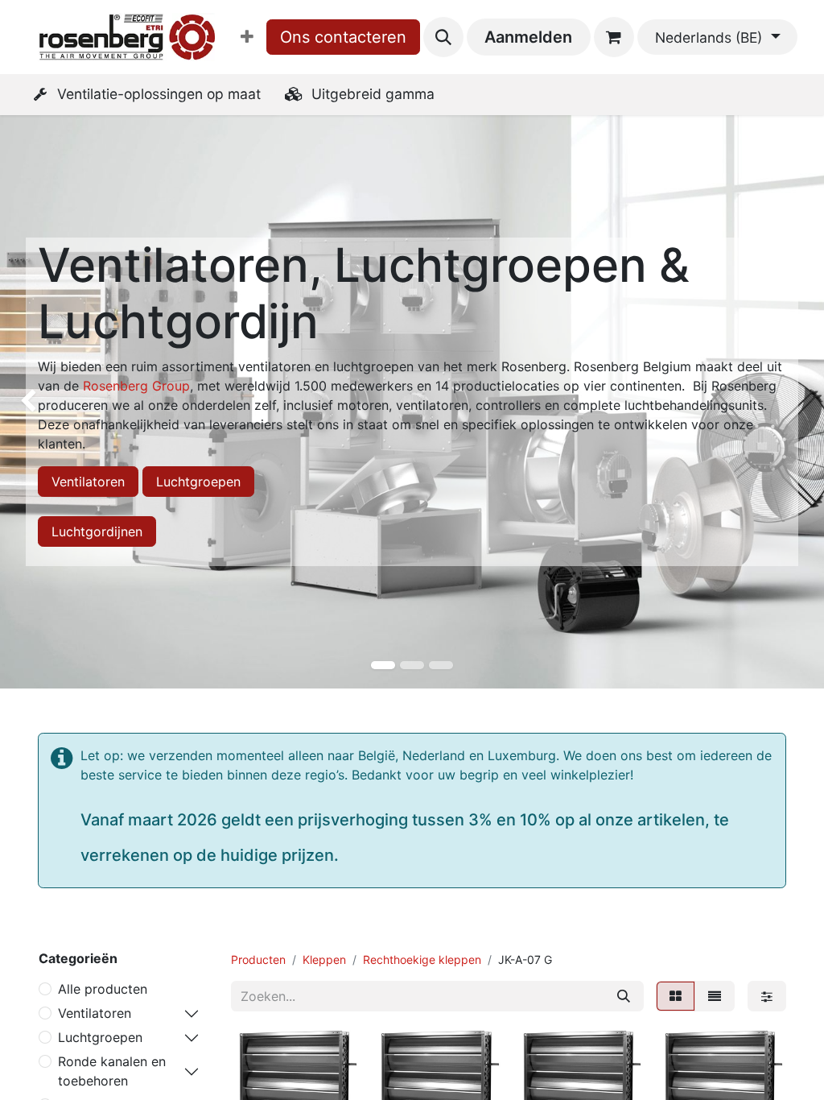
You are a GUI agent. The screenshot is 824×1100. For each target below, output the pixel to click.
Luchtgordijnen (97, 531)
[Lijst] (714, 996)
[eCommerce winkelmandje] (614, 37)
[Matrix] (675, 996)
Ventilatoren (88, 481)
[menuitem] (247, 37)
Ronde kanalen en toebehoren (112, 1071)
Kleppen (324, 959)
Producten (258, 959)
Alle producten (102, 989)
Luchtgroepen (198, 481)
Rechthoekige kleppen (422, 959)
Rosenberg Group (136, 386)
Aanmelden (528, 37)
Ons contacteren (343, 37)
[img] (33, 402)
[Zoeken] (624, 996)
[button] (443, 37)
